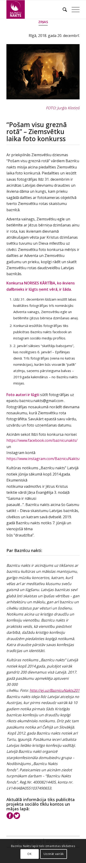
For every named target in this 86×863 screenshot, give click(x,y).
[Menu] (73, 9)
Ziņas (43, 22)
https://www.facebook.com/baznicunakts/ (42, 440)
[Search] (62, 9)
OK (29, 854)
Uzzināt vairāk (54, 854)
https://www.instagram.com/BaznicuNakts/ (43, 458)
